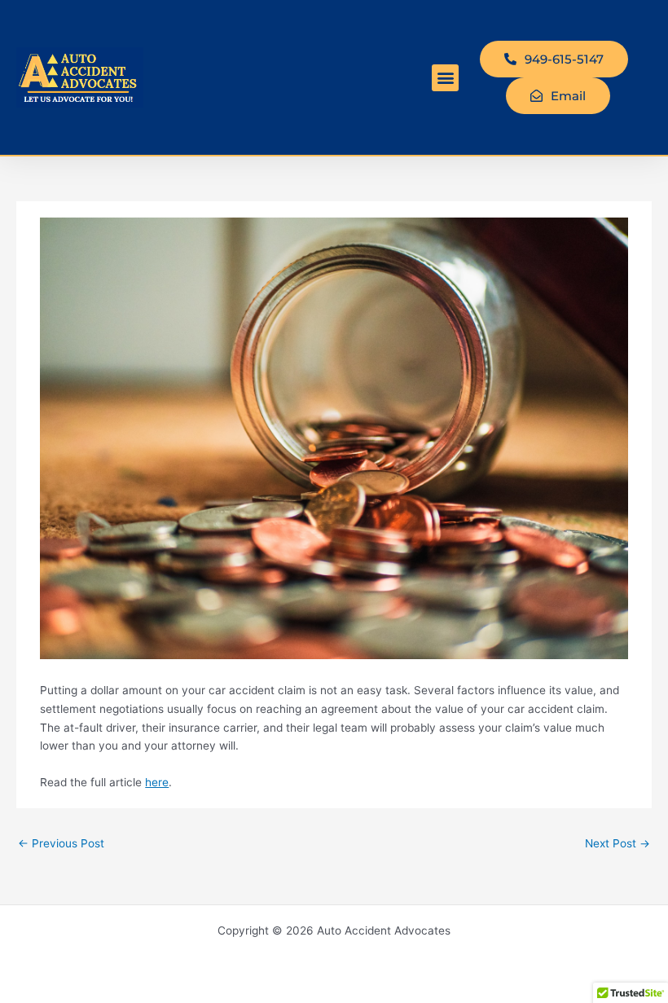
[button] (445, 77)
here (157, 782)
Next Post (617, 843)
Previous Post (61, 843)
